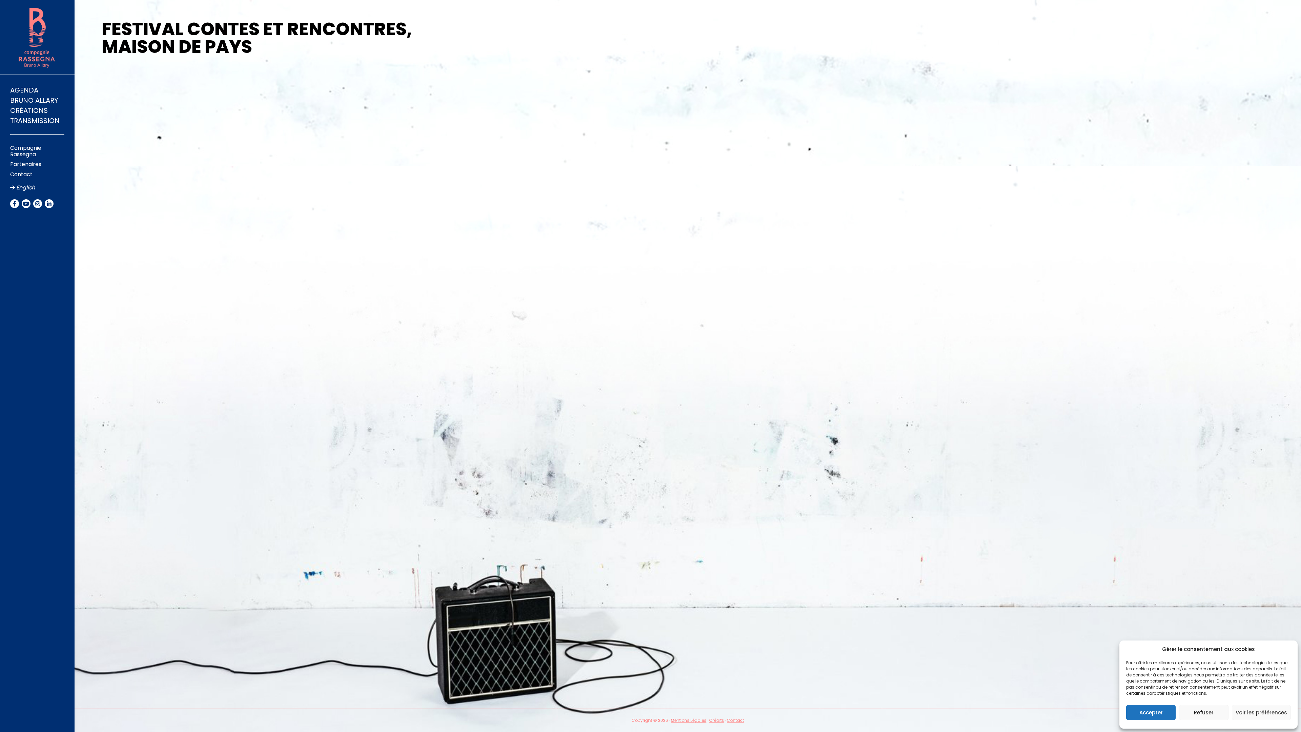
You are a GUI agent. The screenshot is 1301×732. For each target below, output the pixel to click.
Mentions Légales (688, 720)
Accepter (1151, 712)
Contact (735, 720)
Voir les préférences (1261, 712)
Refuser (1204, 712)
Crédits (716, 720)
